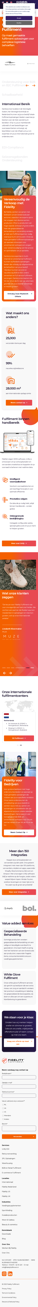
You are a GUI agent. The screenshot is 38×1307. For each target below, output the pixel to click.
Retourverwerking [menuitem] (9, 1154)
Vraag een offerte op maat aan (18, 1042)
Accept (19, 18)
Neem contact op (18, 403)
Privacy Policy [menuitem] (6, 1289)
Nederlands (23, 2)
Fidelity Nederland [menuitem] (9, 1187)
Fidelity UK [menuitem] (6, 1196)
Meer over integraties (18, 892)
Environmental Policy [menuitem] (9, 1297)
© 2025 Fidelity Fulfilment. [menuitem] (11, 1284)
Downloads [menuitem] (6, 1234)
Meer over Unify (18, 543)
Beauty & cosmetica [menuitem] (9, 1225)
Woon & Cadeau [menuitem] (8, 1220)
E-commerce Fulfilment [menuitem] (11, 1173)
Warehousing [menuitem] (7, 1163)
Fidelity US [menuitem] (6, 1191)
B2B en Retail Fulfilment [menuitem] (11, 1168)
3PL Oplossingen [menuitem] (8, 1158)
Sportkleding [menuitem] (7, 1210)
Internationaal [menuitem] (7, 1182)
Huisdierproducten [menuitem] (9, 1215)
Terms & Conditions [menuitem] (8, 1293)
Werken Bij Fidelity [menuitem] (9, 1248)
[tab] (17, 745)
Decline (19, 23)
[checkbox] (19, 1111)
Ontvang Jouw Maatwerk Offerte (18, 295)
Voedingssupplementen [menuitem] (11, 1206)
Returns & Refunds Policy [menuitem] (10, 1302)
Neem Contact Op (18, 832)
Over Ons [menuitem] (5, 1253)
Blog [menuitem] (4, 1239)
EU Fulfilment (17, 738)
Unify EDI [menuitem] (5, 1149)
